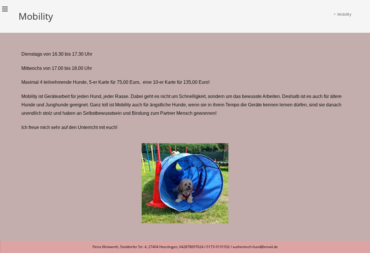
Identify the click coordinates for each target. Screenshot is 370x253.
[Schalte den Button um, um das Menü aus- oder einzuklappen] (5, 8)
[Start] (330, 14)
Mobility (344, 14)
